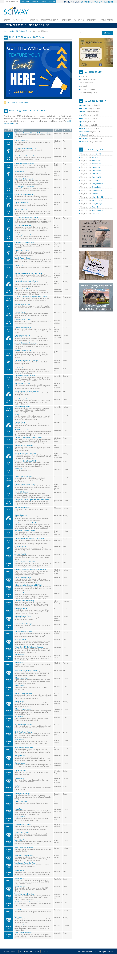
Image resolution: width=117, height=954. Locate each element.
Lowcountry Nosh (20, 755)
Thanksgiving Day (20, 469)
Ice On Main (19, 717)
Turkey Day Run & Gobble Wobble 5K (27, 461)
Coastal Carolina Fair (21, 140)
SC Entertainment (49, 20)
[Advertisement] (71, 12)
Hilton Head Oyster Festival (24, 179)
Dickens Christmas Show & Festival (26, 281)
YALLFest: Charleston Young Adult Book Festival (31, 297)
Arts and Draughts (21, 554)
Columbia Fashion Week (23, 616)
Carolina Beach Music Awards (24, 163)
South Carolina (12, 2)
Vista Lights (18, 909)
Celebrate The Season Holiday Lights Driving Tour (31, 569)
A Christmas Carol (21, 546)
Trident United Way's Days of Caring (27, 391)
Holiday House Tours (21, 678)
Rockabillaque (19, 778)
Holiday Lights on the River (23, 693)
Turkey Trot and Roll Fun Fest (24, 894)
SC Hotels (79, 20)
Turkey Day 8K (19, 878)
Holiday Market (19, 701)
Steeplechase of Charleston (24, 824)
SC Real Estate (106, 20)
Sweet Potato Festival (22, 832)
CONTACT (46, 951)
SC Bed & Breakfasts (88, 79)
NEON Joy (18, 414)
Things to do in (90, 154)
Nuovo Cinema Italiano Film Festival (27, 156)
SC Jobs (7, 20)
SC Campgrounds (86, 83)
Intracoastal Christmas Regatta (25, 531)
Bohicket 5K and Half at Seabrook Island (28, 438)
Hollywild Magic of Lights (23, 709)
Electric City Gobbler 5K (23, 492)
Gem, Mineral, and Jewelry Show (25, 399)
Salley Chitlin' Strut (21, 801)
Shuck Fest (18, 809)
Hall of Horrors (19, 655)
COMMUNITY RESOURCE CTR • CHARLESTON (97, 2)
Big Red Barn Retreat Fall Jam (25, 376)
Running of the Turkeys (22, 793)
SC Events (66, 20)
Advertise (34, 2)
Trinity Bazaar (19, 871)
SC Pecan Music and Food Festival (26, 217)
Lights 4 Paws (19, 740)
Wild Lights (18, 917)
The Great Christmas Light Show (25, 453)
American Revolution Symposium (26, 343)
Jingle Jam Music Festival (23, 732)
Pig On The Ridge (20, 771)
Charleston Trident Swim (23, 577)
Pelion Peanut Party (21, 202)
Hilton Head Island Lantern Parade (26, 670)
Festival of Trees (20, 639)
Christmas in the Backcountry (24, 600)
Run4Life (17, 786)
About (43, 2)
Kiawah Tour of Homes (22, 250)
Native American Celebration (24, 445)
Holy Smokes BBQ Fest (23, 383)
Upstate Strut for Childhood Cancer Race (28, 902)
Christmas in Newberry (22, 593)
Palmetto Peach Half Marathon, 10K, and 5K (29, 538)
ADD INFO (24, 951)
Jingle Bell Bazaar (21, 368)
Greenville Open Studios (23, 320)
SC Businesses (20, 20)
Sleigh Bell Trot (20, 817)
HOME (6, 951)
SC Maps (83, 76)
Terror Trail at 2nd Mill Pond (24, 848)
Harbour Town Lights (21, 515)
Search (107, 33)
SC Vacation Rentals (87, 89)
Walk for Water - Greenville (23, 258)
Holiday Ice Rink (20, 686)
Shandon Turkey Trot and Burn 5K (26, 523)
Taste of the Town (20, 840)
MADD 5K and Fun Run (22, 430)
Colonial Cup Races (21, 608)
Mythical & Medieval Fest (23, 225)
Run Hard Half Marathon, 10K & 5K (26, 360)
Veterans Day (19, 266)
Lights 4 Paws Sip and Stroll (24, 747)
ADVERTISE (34, 951)
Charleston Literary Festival (24, 194)
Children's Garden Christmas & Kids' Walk (28, 585)
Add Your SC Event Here (18, 102)
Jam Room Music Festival (23, 724)
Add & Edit (25, 2)
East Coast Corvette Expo (23, 624)
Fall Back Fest (19, 171)
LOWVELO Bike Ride (22, 210)
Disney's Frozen (20, 312)
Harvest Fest (19, 662)
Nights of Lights (20, 763)
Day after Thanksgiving (22, 507)
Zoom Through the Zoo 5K (23, 933)
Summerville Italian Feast (23, 335)
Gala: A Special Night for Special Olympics (29, 647)
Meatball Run (19, 337)
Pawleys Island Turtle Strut (23, 327)
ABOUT (14, 951)
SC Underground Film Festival (24, 187)
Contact (51, 2)
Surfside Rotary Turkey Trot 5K (25, 484)
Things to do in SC (90, 105)
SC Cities (34, 20)
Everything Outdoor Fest (23, 235)
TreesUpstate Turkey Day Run (25, 863)
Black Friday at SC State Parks (25, 562)
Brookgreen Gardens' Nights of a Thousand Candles (32, 500)
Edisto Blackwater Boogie (23, 631)
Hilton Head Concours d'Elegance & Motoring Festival (32, 133)
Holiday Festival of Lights (23, 289)
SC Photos (91, 20)
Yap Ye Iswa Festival (21, 925)
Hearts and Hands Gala (22, 304)
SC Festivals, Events (23, 31)
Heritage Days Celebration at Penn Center (28, 273)
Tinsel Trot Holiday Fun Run (24, 855)
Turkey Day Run (20, 886)
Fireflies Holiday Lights (22, 406)
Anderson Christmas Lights (23, 476)
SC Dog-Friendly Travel (88, 93)
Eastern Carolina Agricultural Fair (25, 148)
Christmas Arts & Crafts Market (25, 242)
